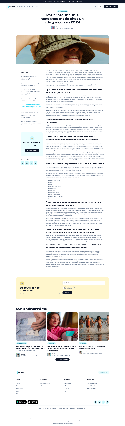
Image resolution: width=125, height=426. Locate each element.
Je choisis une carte (111, 6)
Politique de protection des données (72, 408)
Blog (65, 391)
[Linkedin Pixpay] (99, 402)
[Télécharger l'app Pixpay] (100, 6)
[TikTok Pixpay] (107, 402)
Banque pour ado (91, 388)
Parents (18, 383)
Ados (95, 6)
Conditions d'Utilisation (56, 408)
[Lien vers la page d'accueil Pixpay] (20, 372)
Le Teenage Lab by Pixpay (70, 385)
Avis (33, 6)
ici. (72, 423)
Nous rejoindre (67, 383)
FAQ (37, 6)
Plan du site (66, 388)
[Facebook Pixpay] (95, 402)
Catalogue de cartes (45, 383)
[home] (11, 6)
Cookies (85, 408)
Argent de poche (91, 385)
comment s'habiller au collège (53, 85)
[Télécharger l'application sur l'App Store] (32, 402)
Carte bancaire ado (92, 383)
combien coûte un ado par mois (69, 105)
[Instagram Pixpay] (103, 402)
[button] (103, 372)
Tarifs (28, 6)
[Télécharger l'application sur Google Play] (21, 402)
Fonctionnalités (21, 6)
